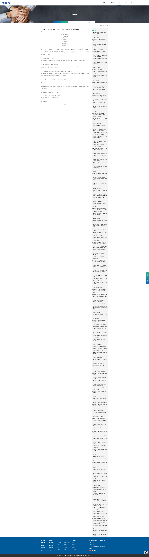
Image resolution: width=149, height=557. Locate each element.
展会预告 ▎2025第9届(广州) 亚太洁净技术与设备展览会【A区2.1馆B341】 (100, 195)
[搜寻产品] (140, 3)
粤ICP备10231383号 (79, 555)
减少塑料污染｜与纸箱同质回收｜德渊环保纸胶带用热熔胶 (100, 145)
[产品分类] (111, 2)
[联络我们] (146, 3)
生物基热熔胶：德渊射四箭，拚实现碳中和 (100, 428)
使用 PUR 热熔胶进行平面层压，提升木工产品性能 (99, 329)
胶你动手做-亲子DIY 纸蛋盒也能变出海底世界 (100, 535)
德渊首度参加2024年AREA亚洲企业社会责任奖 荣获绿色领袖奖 (100, 301)
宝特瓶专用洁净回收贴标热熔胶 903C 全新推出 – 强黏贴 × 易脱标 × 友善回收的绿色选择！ (100, 178)
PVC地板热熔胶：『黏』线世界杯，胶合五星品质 (100, 453)
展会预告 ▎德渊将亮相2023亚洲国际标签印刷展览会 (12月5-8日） (100, 349)
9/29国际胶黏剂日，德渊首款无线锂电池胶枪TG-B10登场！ (99, 122)
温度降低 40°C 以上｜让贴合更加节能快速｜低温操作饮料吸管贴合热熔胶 (100, 152)
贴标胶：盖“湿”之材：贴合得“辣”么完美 (100, 459)
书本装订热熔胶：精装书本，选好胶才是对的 (100, 439)
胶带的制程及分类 (96, 93)
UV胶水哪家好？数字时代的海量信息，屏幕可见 (99, 494)
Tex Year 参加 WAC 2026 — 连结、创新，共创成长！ (99, 33)
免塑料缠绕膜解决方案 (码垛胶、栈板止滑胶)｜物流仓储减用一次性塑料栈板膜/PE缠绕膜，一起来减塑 (100, 234)
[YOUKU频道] (90, 550)
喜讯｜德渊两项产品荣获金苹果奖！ (99, 418)
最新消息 (102, 25)
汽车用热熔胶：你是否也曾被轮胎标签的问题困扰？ (100, 477)
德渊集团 (43, 550)
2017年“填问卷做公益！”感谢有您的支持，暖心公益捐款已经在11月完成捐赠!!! (100, 527)
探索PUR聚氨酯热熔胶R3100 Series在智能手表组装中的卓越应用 (100, 279)
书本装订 (58, 544)
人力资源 (51, 543)
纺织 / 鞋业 (59, 549)
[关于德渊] (125, 2)
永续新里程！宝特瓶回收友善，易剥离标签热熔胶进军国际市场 (100, 356)
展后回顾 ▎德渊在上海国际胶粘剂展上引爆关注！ (99, 378)
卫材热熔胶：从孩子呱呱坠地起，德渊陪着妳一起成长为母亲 (100, 388)
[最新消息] (118, 2)
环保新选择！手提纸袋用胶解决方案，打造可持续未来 (100, 321)
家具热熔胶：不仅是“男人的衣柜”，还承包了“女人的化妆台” (100, 405)
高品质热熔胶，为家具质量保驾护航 (99, 324)
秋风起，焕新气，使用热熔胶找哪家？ (100, 487)
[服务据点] (143, 3)
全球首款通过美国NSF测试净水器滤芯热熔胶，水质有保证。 (100, 311)
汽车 (65, 549)
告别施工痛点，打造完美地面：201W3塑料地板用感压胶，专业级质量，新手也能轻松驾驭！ (99, 115)
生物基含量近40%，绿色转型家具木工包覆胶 (99, 126)
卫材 (57, 545)
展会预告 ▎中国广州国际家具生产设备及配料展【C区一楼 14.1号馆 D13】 (100, 250)
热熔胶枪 (73, 547)
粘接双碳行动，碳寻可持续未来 (99, 456)
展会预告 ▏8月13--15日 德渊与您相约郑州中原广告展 (100, 508)
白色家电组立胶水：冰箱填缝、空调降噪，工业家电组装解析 (100, 343)
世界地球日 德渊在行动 (97, 69)
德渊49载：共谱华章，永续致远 (99, 197)
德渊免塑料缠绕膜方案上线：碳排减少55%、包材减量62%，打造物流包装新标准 (100, 225)
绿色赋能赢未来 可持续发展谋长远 (99, 518)
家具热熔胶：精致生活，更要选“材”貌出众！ (100, 435)
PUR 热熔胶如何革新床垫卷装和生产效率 (100, 100)
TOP (146, 555)
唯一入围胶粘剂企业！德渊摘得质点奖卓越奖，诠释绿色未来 (100, 83)
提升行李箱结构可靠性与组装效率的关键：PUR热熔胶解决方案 (100, 52)
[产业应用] (104, 2)
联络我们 (51, 540)
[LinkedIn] (92, 550)
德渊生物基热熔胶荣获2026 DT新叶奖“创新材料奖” (100, 63)
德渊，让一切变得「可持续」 (98, 511)
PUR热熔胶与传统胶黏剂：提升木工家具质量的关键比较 (100, 217)
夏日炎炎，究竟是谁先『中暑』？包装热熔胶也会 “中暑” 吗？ (100, 505)
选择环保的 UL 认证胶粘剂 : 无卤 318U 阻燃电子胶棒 (100, 257)
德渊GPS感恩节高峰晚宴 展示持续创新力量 (99, 254)
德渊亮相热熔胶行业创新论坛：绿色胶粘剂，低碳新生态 (100, 79)
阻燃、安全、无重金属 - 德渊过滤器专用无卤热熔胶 (100, 174)
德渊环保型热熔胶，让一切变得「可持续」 (100, 463)
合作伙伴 (51, 550)
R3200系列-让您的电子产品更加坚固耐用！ (100, 276)
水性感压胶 (74, 549)
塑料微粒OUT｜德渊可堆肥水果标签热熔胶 (99, 170)
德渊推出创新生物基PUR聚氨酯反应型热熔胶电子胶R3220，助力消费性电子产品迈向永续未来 (100, 239)
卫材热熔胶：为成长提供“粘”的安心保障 (100, 421)
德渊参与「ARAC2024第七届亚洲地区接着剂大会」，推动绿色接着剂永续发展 (100, 267)
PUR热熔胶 (74, 545)
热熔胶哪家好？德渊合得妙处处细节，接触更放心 (100, 490)
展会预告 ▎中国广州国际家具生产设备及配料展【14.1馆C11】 (99, 96)
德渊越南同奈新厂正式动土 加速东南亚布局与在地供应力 (100, 66)
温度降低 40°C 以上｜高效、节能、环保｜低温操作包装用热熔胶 (99, 156)
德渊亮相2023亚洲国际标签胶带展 (99, 346)
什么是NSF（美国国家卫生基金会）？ (100, 314)
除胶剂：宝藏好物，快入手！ (98, 416)
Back (65, 104)
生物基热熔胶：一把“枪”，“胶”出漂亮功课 (100, 399)
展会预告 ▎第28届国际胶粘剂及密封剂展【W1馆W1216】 (100, 137)
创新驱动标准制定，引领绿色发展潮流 (100, 369)
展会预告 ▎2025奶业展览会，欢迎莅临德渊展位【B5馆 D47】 (100, 200)
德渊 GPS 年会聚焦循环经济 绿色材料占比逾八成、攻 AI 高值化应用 (100, 48)
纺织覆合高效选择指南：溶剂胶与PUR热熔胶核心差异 (100, 221)
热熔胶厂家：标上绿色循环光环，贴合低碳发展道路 (100, 446)
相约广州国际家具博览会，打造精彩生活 (100, 333)
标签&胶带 (66, 545)
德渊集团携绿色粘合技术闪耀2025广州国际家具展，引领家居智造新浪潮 (100, 243)
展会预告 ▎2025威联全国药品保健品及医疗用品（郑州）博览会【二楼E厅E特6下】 (100, 183)
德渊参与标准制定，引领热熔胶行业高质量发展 (100, 76)
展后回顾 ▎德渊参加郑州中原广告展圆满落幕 (99, 392)
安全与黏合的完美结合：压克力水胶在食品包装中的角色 (100, 214)
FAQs (42, 545)
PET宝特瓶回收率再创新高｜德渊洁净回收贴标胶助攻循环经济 (100, 149)
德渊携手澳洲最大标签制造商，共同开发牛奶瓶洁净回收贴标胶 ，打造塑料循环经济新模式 (100, 141)
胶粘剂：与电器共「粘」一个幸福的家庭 (100, 360)
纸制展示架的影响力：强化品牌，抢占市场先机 (100, 230)
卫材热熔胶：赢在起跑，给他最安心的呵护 (100, 443)
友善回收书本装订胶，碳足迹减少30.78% (99, 340)
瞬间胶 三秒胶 (74, 551)
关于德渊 (43, 540)
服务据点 (51, 545)
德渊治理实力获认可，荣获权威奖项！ (100, 303)
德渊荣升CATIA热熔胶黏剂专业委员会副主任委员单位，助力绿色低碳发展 (100, 247)
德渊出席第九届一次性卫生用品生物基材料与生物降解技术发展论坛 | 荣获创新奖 (100, 307)
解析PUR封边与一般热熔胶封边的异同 (100, 326)
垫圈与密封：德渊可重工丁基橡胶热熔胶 (100, 191)
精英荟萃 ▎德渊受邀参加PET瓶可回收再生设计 (100, 374)
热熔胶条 (73, 544)
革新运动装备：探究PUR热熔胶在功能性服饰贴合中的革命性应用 (100, 297)
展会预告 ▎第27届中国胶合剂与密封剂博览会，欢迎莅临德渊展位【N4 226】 (100, 291)
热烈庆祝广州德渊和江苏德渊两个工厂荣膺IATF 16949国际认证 (100, 187)
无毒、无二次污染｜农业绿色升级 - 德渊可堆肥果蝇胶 (100, 163)
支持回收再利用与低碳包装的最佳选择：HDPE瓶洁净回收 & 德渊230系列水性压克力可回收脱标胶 (100, 210)
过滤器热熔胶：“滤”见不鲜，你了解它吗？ (100, 425)
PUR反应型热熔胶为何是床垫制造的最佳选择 (100, 283)
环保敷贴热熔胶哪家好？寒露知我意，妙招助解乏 (100, 481)
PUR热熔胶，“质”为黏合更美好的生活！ (99, 413)
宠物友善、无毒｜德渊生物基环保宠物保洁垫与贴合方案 (100, 160)
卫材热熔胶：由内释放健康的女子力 (99, 410)
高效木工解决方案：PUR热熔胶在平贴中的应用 (100, 107)
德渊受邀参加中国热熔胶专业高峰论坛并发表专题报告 (100, 336)
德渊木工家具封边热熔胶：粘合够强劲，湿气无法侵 (99, 470)
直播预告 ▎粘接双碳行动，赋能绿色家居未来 (99, 466)
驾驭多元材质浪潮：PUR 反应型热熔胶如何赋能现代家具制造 (100, 56)
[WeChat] (95, 550)
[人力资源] (132, 2)
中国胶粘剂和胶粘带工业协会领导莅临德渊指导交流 (100, 59)
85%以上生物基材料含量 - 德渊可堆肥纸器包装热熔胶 (100, 167)
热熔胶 (73, 542)
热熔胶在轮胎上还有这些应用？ (99, 408)
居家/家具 (58, 547)
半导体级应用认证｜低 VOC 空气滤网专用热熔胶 (100, 119)
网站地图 (43, 547)
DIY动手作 (58, 551)
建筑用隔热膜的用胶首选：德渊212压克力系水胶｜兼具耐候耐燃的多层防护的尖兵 (100, 205)
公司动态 (88, 22)
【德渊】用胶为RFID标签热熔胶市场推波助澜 (100, 395)
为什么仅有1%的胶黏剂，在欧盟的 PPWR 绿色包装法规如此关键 (99, 90)
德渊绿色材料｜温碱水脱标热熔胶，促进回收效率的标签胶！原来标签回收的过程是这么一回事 (100, 522)
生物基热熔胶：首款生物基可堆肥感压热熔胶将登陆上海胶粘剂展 (100, 385)
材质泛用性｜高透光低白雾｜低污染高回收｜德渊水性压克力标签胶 (100, 130)
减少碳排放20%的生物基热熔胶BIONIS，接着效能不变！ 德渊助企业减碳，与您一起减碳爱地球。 (99, 501)
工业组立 (66, 547)
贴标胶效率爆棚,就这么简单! (98, 497)
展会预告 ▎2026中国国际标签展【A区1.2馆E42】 (100, 103)
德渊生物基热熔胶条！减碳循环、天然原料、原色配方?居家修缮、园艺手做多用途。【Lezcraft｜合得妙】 (100, 515)
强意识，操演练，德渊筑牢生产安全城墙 (100, 366)
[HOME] (99, 25)
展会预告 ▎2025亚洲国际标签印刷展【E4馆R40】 (100, 110)
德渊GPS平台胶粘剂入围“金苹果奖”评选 (100, 474)
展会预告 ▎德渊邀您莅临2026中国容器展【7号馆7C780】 (100, 72)
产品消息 (61, 22)
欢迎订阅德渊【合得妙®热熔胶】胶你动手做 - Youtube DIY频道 (100, 531)
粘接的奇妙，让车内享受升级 (98, 363)
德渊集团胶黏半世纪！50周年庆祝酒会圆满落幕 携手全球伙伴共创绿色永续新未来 (99, 44)
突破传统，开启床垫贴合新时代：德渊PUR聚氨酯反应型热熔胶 (100, 286)
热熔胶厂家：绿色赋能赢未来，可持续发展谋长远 (100, 450)
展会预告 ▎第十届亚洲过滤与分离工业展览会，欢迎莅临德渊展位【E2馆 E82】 (99, 262)
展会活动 (74, 22)
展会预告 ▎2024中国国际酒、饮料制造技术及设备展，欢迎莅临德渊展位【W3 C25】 (100, 272)
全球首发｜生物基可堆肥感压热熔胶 (99, 371)
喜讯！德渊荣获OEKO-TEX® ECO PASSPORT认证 (99, 36)
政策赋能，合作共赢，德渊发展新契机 (100, 294)
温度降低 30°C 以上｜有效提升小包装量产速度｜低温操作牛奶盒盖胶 (100, 133)
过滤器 (65, 544)
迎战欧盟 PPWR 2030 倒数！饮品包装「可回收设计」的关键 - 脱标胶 (100, 87)
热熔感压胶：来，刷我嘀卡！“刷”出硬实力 (100, 432)
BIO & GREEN (59, 542)
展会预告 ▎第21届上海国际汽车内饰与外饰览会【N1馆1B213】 (99, 40)
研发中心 (51, 547)
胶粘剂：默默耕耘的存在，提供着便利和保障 (100, 353)
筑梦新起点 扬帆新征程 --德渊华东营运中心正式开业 (100, 317)
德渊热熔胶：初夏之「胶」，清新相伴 (100, 402)
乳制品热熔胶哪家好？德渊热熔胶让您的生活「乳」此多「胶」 (100, 484)
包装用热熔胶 (66, 542)
